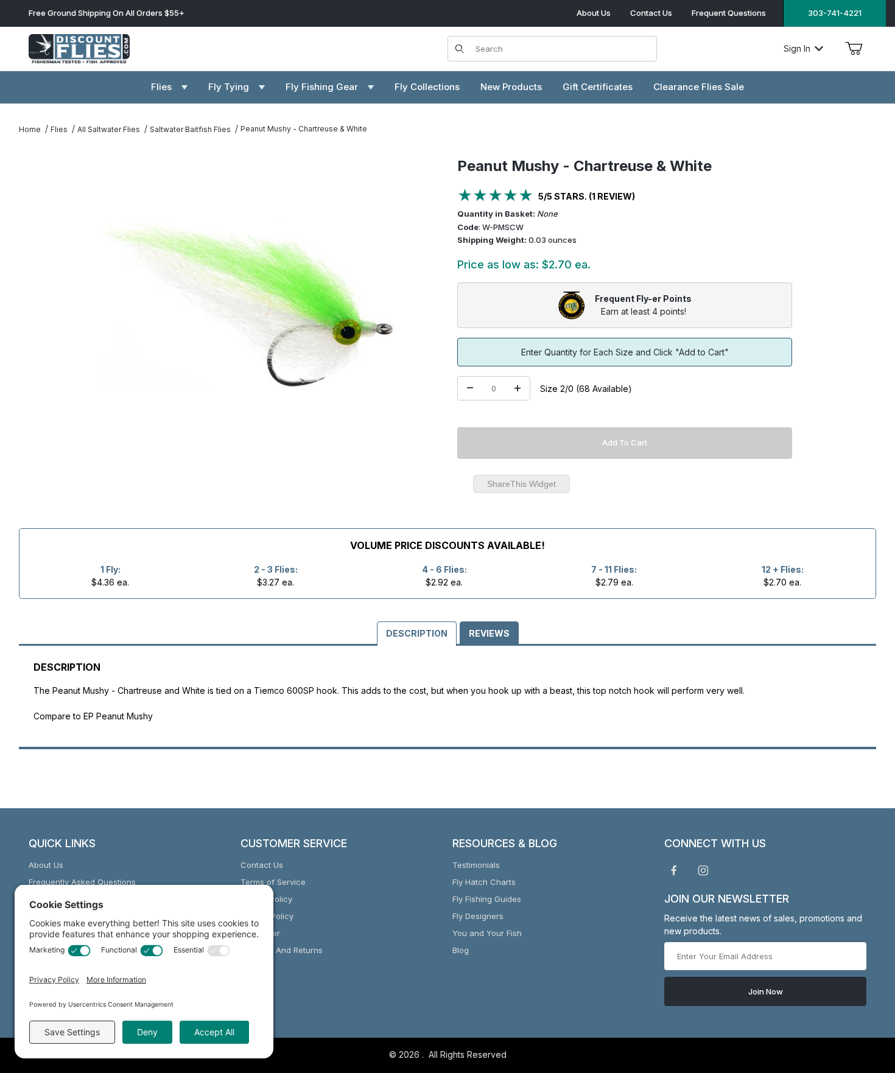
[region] (43, 298)
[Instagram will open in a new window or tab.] (703, 870)
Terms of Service (273, 882)
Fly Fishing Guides (486, 899)
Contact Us (651, 13)
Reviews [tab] (489, 633)
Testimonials (476, 865)
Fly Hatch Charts (484, 882)
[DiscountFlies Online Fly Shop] (79, 47)
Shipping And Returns (281, 950)
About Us (594, 13)
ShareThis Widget (521, 484)
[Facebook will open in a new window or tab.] (674, 870)
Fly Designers (478, 916)
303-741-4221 (835, 13)
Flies (59, 129)
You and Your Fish (487, 933)
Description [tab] (417, 633)
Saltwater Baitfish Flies (190, 129)
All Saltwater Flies (108, 129)
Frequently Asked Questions (82, 882)
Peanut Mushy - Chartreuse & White (303, 128)
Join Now (765, 991)
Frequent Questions (729, 13)
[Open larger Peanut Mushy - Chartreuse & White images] (249, 303)
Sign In (797, 48)
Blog (460, 950)
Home (30, 129)
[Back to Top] (858, 997)
